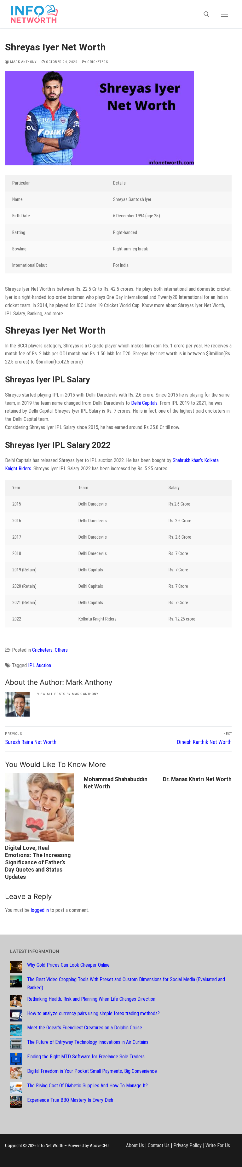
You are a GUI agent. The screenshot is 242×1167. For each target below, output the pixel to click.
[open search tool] (206, 14)
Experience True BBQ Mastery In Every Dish (70, 1100)
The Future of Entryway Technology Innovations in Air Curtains (87, 1042)
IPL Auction (39, 665)
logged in (40, 910)
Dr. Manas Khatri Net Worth (197, 779)
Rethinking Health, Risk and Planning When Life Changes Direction (91, 999)
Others (61, 650)
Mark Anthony (23, 62)
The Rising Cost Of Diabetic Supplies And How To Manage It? (87, 1086)
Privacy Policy (187, 1145)
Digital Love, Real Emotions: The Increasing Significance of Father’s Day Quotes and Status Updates (38, 862)
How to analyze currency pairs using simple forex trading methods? (93, 1013)
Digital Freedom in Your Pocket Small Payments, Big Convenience (92, 1071)
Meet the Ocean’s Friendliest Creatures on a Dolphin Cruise (84, 1028)
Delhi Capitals (144, 403)
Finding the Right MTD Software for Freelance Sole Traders (86, 1057)
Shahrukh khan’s (188, 460)
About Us (135, 1145)
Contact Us (159, 1145)
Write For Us (217, 1145)
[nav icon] (224, 14)
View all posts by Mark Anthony (67, 694)
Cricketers (97, 62)
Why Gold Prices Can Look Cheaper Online (68, 965)
